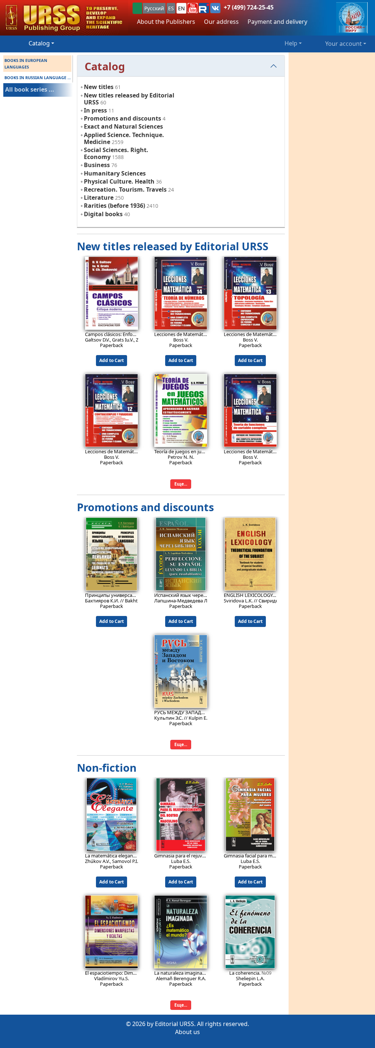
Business (97, 165)
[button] (193, 8)
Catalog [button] (39, 43)
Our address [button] (221, 22)
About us (187, 1032)
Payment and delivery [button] (277, 22)
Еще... (180, 484)
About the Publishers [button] (166, 22)
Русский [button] (154, 8)
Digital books (103, 214)
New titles (99, 87)
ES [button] (171, 8)
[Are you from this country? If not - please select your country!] (137, 8)
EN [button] (181, 8)
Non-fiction (107, 767)
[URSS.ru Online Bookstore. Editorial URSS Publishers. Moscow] (64, 18)
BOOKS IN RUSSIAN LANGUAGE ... (37, 77)
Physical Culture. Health (119, 181)
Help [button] (291, 43)
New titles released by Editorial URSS (129, 98)
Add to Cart (111, 360)
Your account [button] (343, 44)
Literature (99, 197)
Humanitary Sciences (115, 173)
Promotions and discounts (122, 118)
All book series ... (29, 89)
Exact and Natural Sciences (123, 126)
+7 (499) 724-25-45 (249, 7)
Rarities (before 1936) (114, 206)
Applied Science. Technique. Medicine (124, 138)
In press (95, 110)
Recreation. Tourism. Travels (125, 189)
